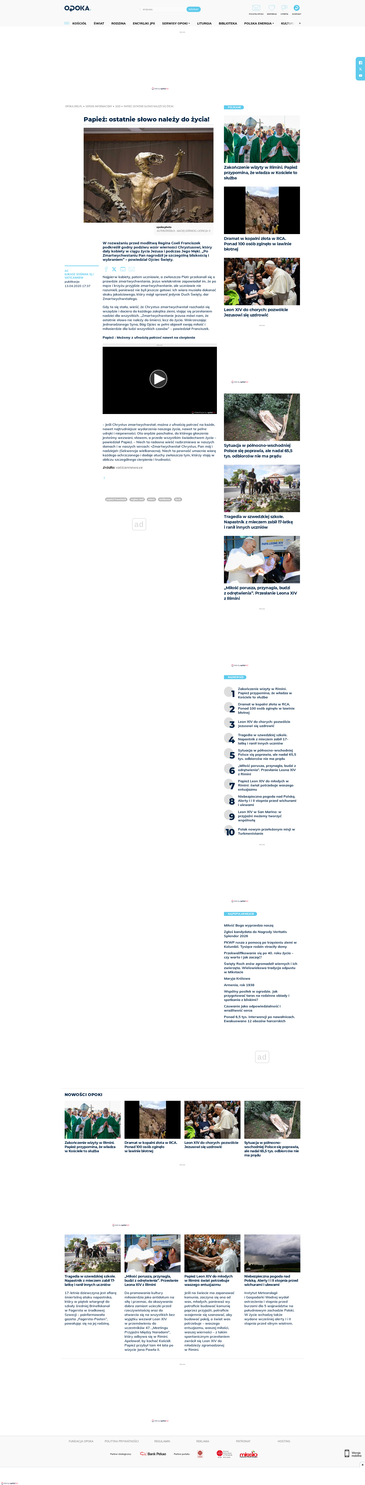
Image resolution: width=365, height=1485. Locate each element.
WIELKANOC (165, 499)
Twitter (114, 269)
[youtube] (360, 75)
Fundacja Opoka (81, 1441)
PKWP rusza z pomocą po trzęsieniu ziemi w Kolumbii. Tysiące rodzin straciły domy (260, 944)
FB (106, 269)
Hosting (284, 1441)
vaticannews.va (129, 467)
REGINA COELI (137, 499)
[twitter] (360, 69)
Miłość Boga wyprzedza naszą (248, 925)
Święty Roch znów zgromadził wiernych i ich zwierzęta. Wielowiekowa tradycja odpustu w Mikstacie (260, 967)
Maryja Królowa (237, 978)
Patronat (243, 1441)
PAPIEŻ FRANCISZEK (116, 499)
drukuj (123, 269)
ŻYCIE (178, 499)
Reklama (202, 1441)
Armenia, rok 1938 (239, 985)
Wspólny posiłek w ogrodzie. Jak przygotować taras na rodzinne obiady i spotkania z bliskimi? (256, 995)
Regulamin (162, 1441)
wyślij (132, 269)
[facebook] (360, 62)
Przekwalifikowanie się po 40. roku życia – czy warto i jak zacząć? (258, 955)
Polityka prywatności (122, 1441)
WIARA (151, 499)
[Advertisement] (182, 60)
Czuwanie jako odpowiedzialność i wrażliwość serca (252, 1008)
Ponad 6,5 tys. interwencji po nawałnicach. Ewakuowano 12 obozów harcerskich (259, 1019)
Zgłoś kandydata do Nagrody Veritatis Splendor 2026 (255, 934)
